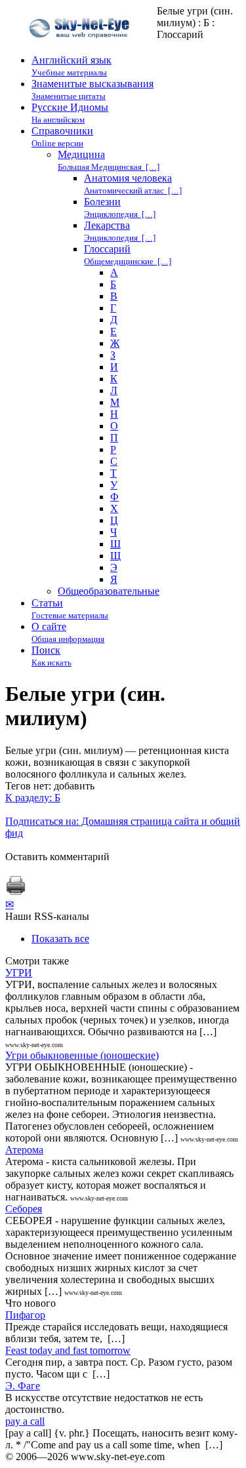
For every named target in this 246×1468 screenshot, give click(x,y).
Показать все (60, 938)
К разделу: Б (32, 797)
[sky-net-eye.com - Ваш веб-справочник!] (81, 48)
